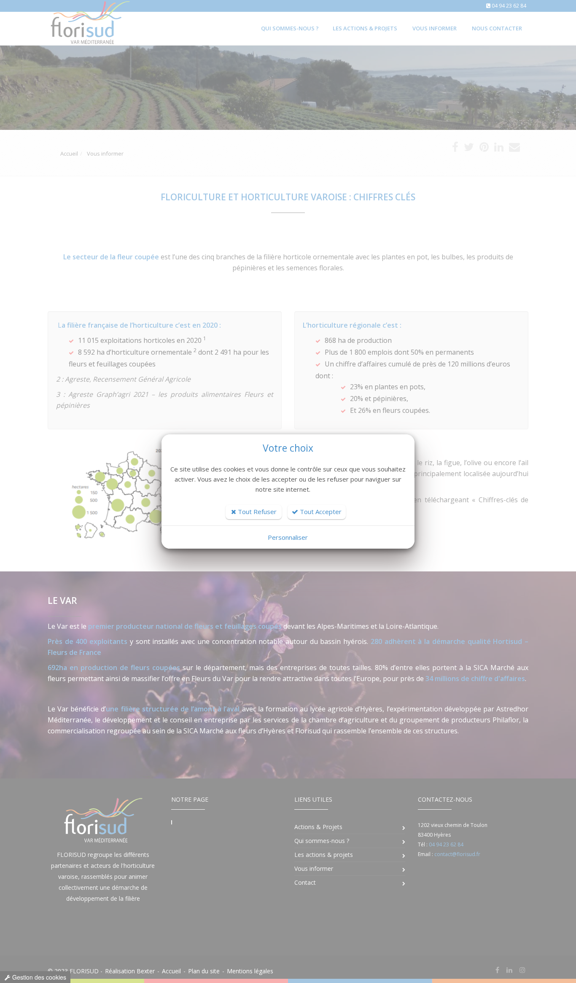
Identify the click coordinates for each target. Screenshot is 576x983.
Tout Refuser (256, 511)
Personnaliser (288, 537)
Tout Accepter (320, 511)
